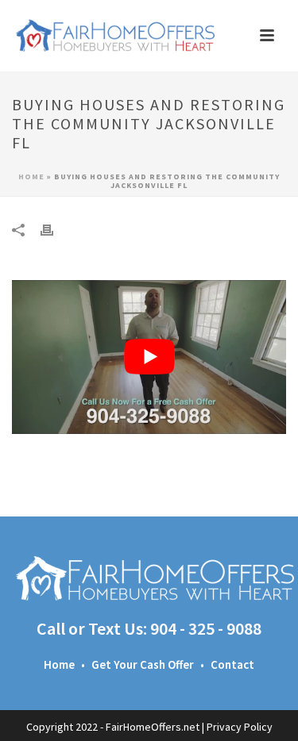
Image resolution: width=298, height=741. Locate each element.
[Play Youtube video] (149, 357)
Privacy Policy (240, 727)
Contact (232, 665)
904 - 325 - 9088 (205, 628)
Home (31, 176)
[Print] (55, 228)
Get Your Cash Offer (142, 665)
